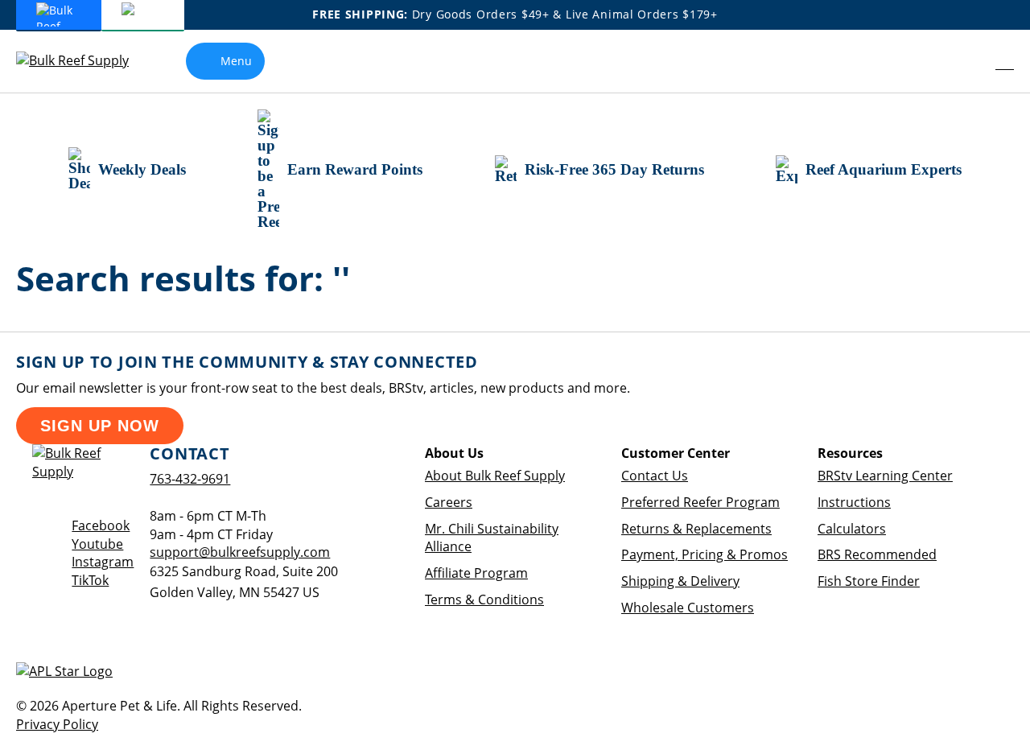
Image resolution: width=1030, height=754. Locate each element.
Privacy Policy (57, 724)
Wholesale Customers (687, 607)
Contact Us (654, 475)
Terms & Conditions (484, 599)
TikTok (90, 580)
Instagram (103, 562)
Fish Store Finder (869, 581)
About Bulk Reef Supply (495, 475)
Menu (236, 60)
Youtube (97, 544)
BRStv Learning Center (885, 475)
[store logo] (84, 61)
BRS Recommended (877, 554)
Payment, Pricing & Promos (704, 554)
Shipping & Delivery (680, 581)
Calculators (852, 529)
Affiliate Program (476, 573)
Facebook (101, 525)
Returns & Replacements (696, 529)
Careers (448, 502)
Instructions (854, 502)
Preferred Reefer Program (700, 502)
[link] (970, 61)
